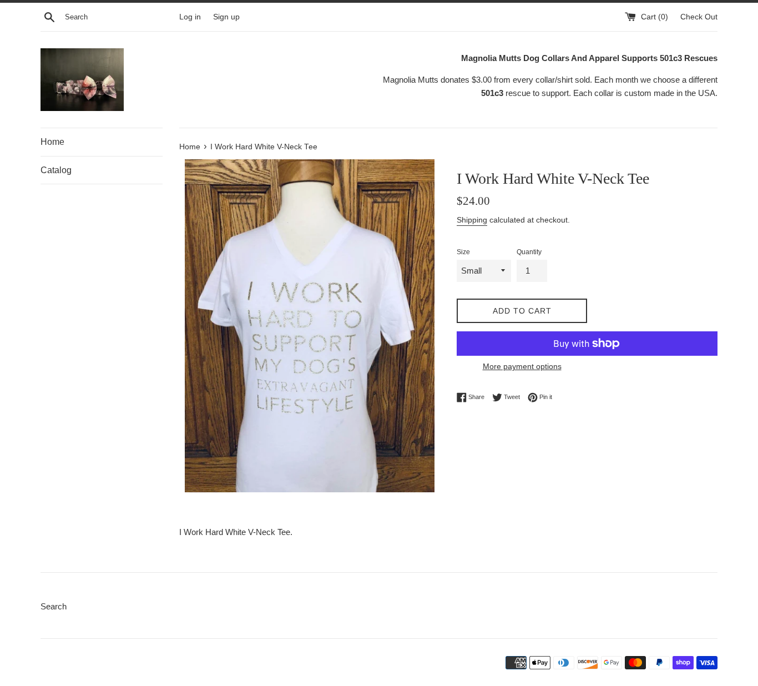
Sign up (226, 17)
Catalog (56, 170)
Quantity (529, 252)
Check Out (698, 17)
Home (52, 142)
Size (463, 252)
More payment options (522, 366)
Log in (190, 17)
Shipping (472, 219)
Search (54, 606)
